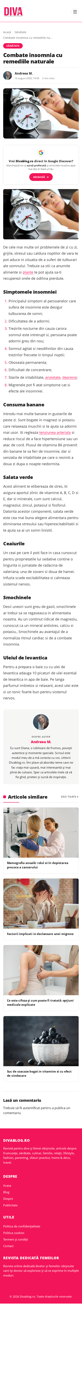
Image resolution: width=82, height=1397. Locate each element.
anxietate (53, 377)
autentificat (31, 1108)
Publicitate (10, 1205)
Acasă (7, 32)
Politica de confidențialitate (21, 1226)
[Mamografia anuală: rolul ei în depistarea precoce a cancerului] (41, 833)
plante (28, 272)
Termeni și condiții (15, 1239)
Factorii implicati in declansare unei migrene (40, 934)
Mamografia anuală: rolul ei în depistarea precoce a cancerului (37, 865)
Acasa (7, 1185)
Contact (8, 1246)
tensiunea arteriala (55, 432)
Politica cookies (13, 1233)
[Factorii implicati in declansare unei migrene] (41, 904)
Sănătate (20, 32)
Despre (8, 1199)
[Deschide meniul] (75, 12)
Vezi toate (68, 796)
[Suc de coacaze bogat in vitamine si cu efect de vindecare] (41, 1041)
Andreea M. (24, 73)
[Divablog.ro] (13, 11)
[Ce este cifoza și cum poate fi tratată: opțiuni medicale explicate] (41, 970)
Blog (6, 1192)
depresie (69, 377)
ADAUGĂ (41, 177)
